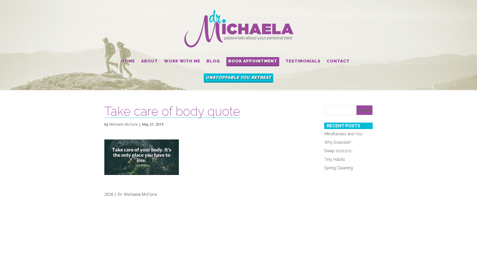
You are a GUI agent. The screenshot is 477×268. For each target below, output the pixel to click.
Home (128, 61)
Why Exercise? (337, 142)
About (149, 61)
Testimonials (302, 61)
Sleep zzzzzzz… (338, 150)
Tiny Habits (334, 159)
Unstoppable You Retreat (238, 77)
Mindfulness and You (343, 134)
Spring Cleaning (338, 168)
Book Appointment (252, 61)
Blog (213, 61)
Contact (338, 61)
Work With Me (182, 61)
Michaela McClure (123, 124)
